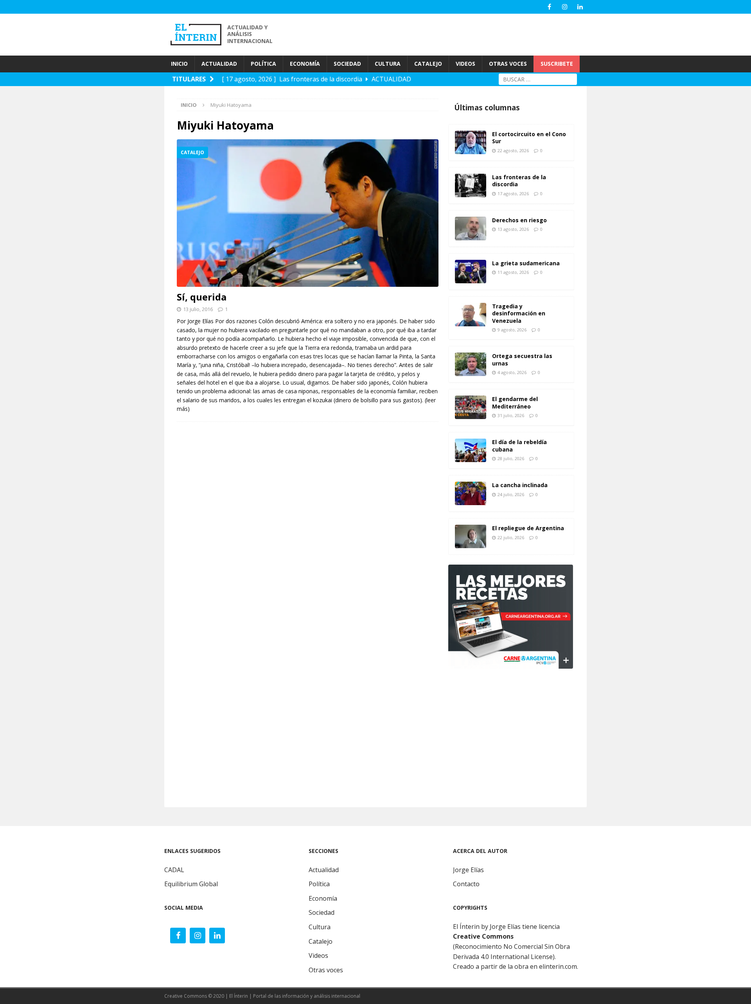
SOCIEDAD (347, 63)
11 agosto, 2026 (513, 272)
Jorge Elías (468, 869)
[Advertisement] (446, 33)
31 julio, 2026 (511, 415)
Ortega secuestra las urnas (522, 359)
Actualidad (324, 869)
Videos (318, 955)
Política (319, 884)
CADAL (174, 869)
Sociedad (321, 912)
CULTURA (388, 63)
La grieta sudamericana (526, 263)
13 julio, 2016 (198, 309)
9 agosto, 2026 (512, 330)
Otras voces (326, 970)
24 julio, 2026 (511, 494)
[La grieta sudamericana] (470, 271)
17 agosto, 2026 (513, 193)
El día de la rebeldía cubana (519, 445)
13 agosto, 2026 (513, 229)
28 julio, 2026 (511, 458)
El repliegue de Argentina (528, 528)
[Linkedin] (580, 7)
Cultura (320, 927)
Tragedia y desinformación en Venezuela (518, 313)
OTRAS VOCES (508, 63)
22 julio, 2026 (511, 537)
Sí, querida (201, 296)
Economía (323, 898)
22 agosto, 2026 (513, 150)
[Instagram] (564, 7)
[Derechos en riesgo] (470, 228)
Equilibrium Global (191, 884)
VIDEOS (465, 63)
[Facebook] (549, 7)
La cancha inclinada (520, 485)
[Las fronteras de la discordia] (470, 185)
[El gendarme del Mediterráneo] (470, 407)
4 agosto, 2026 (512, 372)
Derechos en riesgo (519, 220)
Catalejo (320, 941)
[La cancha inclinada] (470, 493)
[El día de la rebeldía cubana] (470, 450)
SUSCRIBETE (557, 63)
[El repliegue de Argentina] (470, 536)
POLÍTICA (263, 63)
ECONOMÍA (305, 63)
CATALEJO (428, 63)
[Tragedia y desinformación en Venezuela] (470, 314)
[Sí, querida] (307, 212)
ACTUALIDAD (219, 63)
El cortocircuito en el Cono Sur (529, 137)
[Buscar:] (538, 78)
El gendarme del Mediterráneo (515, 402)
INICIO (179, 63)
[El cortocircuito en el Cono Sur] (470, 142)
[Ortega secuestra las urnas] (470, 364)
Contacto (466, 884)
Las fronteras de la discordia (519, 180)
